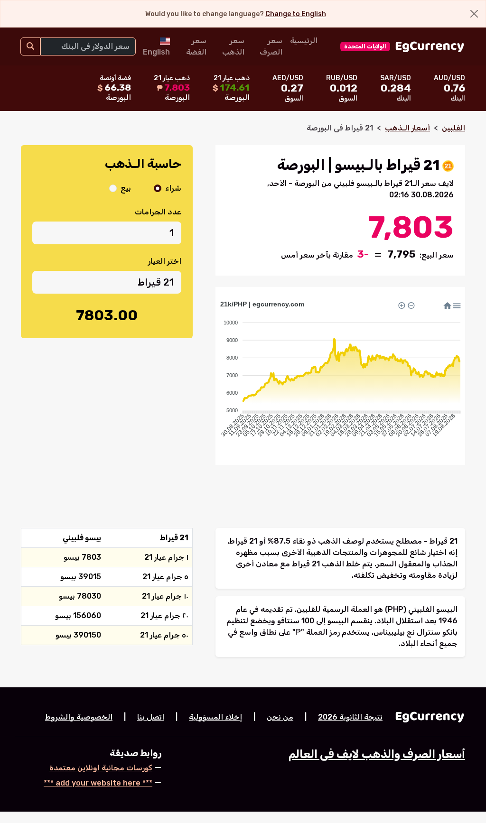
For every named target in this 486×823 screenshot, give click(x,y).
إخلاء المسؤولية (215, 716)
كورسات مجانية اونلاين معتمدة (100, 767)
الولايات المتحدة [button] (365, 46)
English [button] (156, 51)
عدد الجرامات (158, 211)
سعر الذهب (233, 46)
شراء (173, 188)
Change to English (295, 14)
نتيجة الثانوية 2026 (350, 716)
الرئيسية (304, 40)
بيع (126, 188)
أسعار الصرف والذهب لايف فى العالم (377, 754)
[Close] (474, 13)
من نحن (280, 716)
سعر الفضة (196, 46)
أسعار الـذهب (407, 127)
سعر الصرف (271, 46)
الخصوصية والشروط (78, 716)
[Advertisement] (107, 416)
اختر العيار (164, 261)
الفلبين (453, 127)
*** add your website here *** (98, 782)
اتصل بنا (150, 716)
